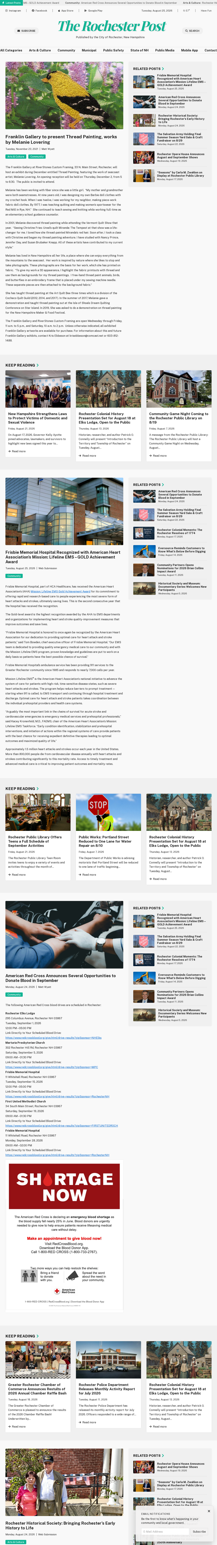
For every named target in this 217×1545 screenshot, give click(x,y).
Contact (211, 50)
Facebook (41, 10)
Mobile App (189, 50)
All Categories (11, 50)
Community (66, 50)
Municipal (89, 50)
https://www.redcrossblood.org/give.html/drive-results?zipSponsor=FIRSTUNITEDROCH (61, 1125)
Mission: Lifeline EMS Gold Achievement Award (60, 591)
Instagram (15, 10)
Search (194, 30)
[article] (170, 82)
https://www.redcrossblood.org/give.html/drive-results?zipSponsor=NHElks (53, 1037)
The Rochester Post (110, 25)
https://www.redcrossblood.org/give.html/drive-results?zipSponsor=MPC (51, 1067)
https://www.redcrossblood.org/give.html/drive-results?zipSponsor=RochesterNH (57, 1096)
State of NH (140, 50)
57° (188, 10)
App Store (67, 10)
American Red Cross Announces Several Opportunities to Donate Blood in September (91, 2)
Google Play (95, 10)
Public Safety (113, 50)
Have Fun (206, 10)
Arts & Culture (40, 50)
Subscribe (28, 30)
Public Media (164, 50)
